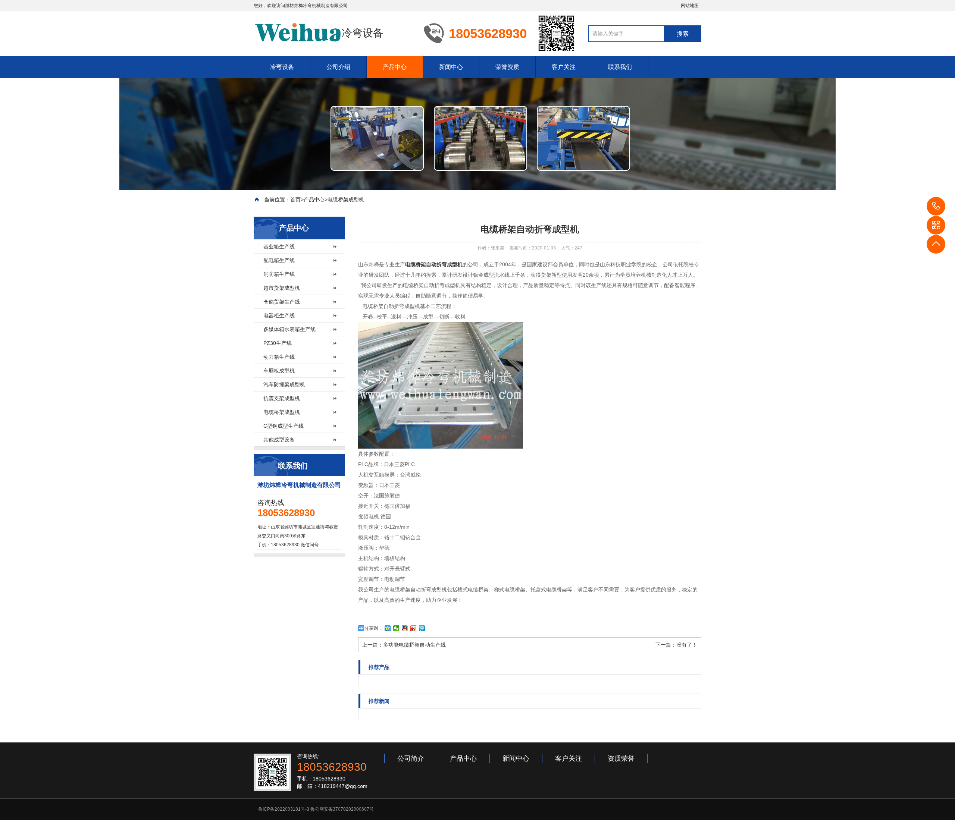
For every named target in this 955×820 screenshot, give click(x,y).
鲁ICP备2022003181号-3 (283, 809)
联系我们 (620, 67)
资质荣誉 (621, 758)
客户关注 (564, 67)
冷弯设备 (282, 67)
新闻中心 (451, 67)
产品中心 (395, 67)
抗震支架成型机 (281, 398)
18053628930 (936, 206)
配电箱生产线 (279, 260)
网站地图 (690, 5)
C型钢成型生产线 (283, 426)
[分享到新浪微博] (413, 628)
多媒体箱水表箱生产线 (289, 329)
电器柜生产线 (279, 315)
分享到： (373, 628)
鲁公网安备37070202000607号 (342, 809)
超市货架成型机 (281, 288)
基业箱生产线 (279, 246)
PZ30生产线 (277, 343)
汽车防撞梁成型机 (284, 384)
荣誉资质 (507, 67)
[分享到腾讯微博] (422, 628)
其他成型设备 (279, 440)
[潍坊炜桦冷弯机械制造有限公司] (298, 33)
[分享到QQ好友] (405, 628)
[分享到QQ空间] (388, 628)
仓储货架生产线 (281, 302)
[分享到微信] (396, 628)
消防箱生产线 (279, 274)
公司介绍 (338, 67)
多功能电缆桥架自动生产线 (414, 645)
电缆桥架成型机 (346, 199)
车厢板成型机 (279, 371)
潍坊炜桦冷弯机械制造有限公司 (316, 5)
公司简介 (410, 758)
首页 (295, 199)
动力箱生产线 (279, 357)
